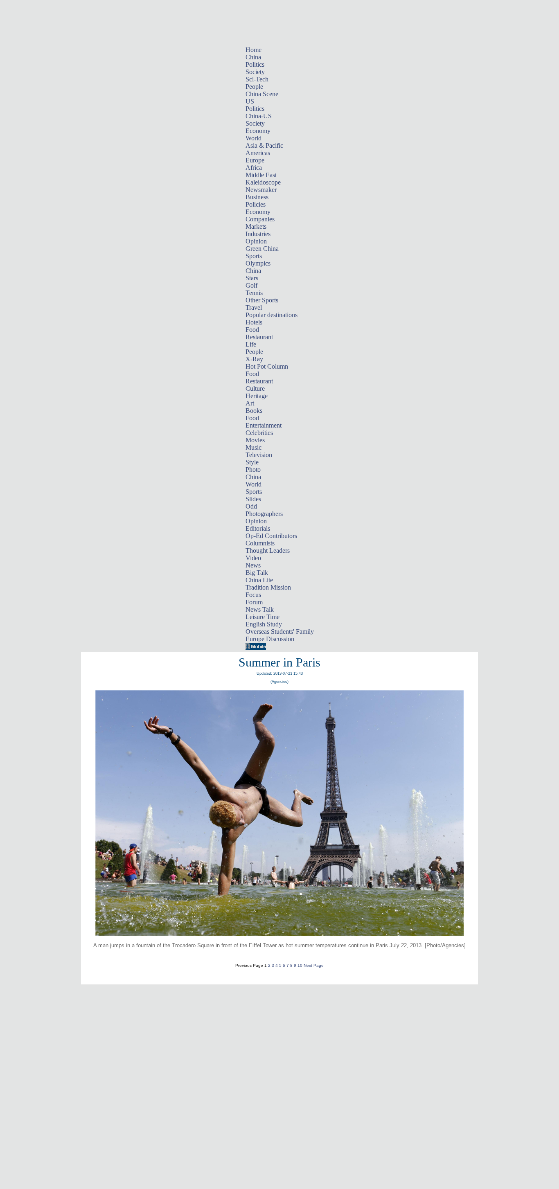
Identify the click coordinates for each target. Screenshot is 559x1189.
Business (257, 197)
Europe (255, 160)
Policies (256, 204)
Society (255, 71)
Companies (260, 219)
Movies (255, 440)
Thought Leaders (268, 550)
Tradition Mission (268, 587)
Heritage (257, 395)
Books (254, 410)
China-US (259, 116)
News (253, 565)
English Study (264, 624)
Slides (253, 498)
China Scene (262, 93)
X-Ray (254, 359)
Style (252, 462)
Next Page (314, 965)
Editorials (258, 528)
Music (253, 447)
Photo (253, 469)
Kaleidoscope (263, 182)
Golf (251, 285)
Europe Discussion (270, 638)
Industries (258, 233)
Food (252, 329)
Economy (258, 130)
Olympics (258, 263)
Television (259, 454)
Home (253, 49)
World (253, 138)
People (254, 86)
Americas (258, 152)
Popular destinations (272, 314)
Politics (255, 64)
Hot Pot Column (267, 366)
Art (250, 403)
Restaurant (259, 336)
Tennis (254, 292)
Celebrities (259, 432)
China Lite (259, 579)
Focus (253, 594)
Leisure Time (263, 616)
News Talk (260, 609)
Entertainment (264, 425)
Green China (262, 248)
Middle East (261, 174)
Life (251, 344)
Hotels (254, 322)
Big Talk (257, 572)
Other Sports (262, 300)
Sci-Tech (257, 79)
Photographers (264, 513)
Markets (256, 226)
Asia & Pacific (264, 145)
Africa (254, 167)
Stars (252, 278)
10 (300, 965)
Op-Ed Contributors (271, 535)
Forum (254, 602)
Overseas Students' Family (280, 631)
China (253, 57)
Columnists (260, 543)
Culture (255, 388)
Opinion (256, 241)
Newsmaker (261, 189)
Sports (254, 255)
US (250, 101)
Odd (251, 506)
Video (253, 557)
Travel (254, 307)
